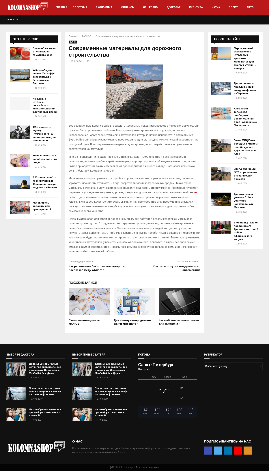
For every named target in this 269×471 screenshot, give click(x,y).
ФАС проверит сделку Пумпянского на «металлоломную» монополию (44, 134)
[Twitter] (250, 19)
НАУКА (216, 7)
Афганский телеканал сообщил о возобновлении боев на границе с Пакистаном (245, 117)
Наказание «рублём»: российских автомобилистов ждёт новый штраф (45, 105)
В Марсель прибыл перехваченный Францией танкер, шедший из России (45, 182)
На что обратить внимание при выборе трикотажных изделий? (45, 412)
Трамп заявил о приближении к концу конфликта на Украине (245, 88)
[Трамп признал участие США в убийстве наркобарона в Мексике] (221, 199)
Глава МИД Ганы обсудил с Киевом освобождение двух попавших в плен (245, 147)
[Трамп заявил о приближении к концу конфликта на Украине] (221, 88)
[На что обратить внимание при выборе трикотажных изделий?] (16, 414)
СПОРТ (233, 7)
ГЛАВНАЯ (61, 7)
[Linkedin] (254, 19)
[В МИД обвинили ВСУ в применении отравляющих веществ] (221, 174)
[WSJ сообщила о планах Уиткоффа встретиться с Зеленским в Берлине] (20, 75)
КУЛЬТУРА (196, 7)
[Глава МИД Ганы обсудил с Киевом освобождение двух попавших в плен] (221, 145)
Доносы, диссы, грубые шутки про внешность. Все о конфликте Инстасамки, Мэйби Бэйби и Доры (45, 368)
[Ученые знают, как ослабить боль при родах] (20, 160)
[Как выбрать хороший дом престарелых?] (20, 207)
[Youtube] (258, 19)
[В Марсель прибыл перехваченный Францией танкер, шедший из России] (20, 182)
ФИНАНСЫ (127, 7)
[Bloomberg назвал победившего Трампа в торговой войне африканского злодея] (221, 227)
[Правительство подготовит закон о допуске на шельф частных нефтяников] (16, 393)
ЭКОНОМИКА (104, 7)
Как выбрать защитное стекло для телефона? (179, 322)
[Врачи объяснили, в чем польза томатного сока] (20, 53)
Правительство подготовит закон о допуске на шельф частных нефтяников (45, 391)
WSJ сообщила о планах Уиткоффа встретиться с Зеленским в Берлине (44, 77)
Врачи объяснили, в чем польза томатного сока (44, 51)
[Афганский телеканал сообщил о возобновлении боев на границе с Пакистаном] (221, 113)
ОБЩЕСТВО (150, 7)
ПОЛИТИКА (80, 7)
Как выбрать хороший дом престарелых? (42, 206)
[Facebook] (246, 19)
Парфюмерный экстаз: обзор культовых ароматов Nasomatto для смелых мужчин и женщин (245, 58)
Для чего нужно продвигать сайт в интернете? (132, 322)
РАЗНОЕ (73, 42)
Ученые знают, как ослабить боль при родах (45, 159)
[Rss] (262, 19)
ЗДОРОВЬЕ (173, 7)
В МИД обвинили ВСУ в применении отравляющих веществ (245, 174)
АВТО (250, 7)
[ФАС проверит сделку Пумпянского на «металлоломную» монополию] (20, 132)
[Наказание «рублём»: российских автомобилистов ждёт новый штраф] (20, 103)
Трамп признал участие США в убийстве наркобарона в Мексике (243, 201)
